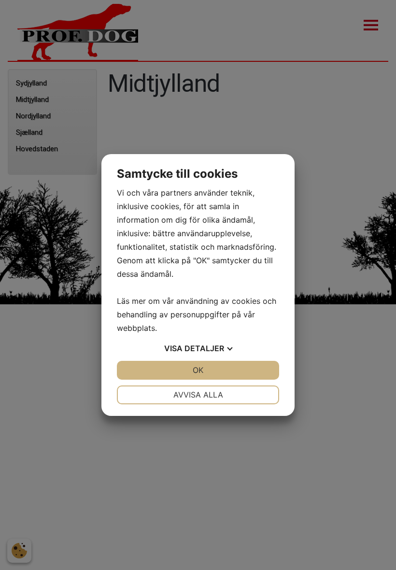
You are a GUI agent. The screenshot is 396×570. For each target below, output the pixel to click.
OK (198, 370)
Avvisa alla (198, 394)
